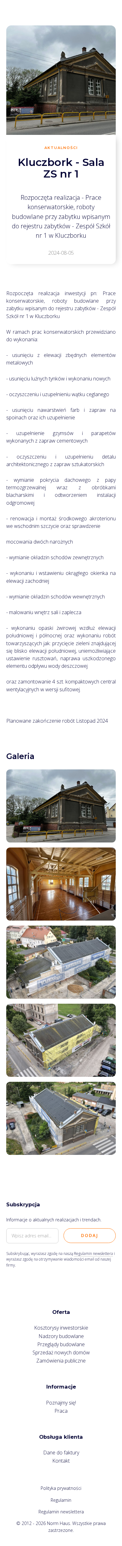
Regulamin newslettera (93, 1253)
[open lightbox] (61, 805)
